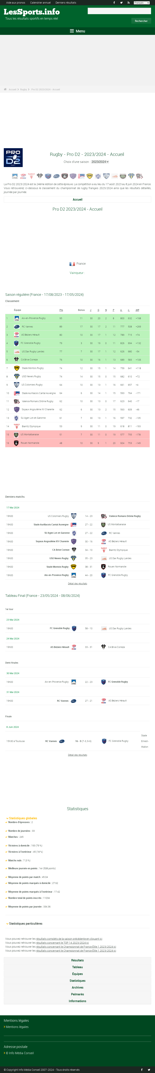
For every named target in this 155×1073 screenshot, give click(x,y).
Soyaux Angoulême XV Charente (38, 409)
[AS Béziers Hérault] (23, 176)
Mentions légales (17, 1027)
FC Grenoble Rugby (30, 342)
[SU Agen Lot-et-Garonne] (98, 176)
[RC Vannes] (56, 176)
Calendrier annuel (40, 2)
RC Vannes (27, 326)
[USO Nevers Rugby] (131, 176)
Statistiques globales (23, 818)
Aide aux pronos (15, 2)
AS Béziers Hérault (30, 334)
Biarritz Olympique (31, 426)
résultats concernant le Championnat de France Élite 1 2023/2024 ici (76, 946)
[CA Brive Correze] (39, 176)
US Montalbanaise (30, 434)
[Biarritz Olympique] (31, 176)
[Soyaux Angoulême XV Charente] (73, 176)
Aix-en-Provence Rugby (34, 318)
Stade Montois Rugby (33, 367)
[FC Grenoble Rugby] (48, 176)
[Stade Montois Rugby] (89, 176)
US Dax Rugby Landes (33, 351)
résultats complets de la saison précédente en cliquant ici (69, 938)
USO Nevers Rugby (31, 376)
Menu (80, 31)
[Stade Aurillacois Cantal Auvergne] (81, 176)
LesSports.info (18, 12)
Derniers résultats (66, 2)
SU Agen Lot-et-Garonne (33, 417)
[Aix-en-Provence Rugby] (15, 176)
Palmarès (77, 994)
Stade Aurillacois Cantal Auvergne (39, 393)
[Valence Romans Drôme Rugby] (139, 176)
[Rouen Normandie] (64, 176)
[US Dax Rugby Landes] (114, 176)
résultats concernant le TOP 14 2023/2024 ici (62, 942)
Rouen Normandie (30, 442)
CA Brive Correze (29, 359)
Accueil (12, 89)
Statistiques (77, 981)
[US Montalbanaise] (123, 176)
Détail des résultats (77, 583)
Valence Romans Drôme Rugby (37, 401)
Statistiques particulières (25, 923)
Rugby (23, 89)
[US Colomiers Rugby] (106, 176)
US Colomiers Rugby (32, 384)
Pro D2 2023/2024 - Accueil (45, 89)
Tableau (77, 967)
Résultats (77, 960)
